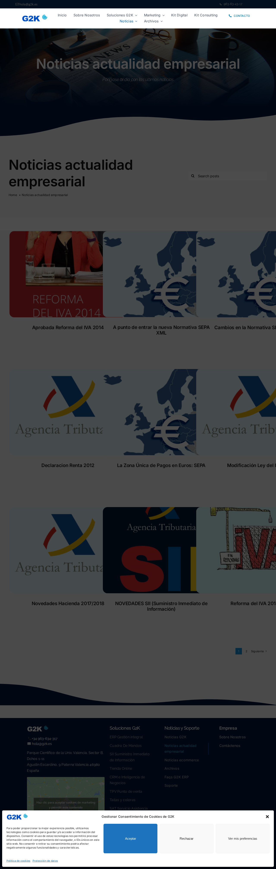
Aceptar (130, 838)
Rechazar (186, 838)
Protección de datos (45, 860)
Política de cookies (18, 860)
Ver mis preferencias (242, 838)
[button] (267, 816)
